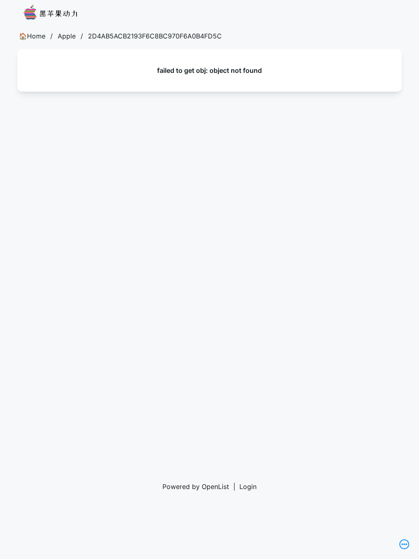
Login (248, 486)
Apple (67, 36)
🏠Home (32, 36)
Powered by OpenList (195, 486)
